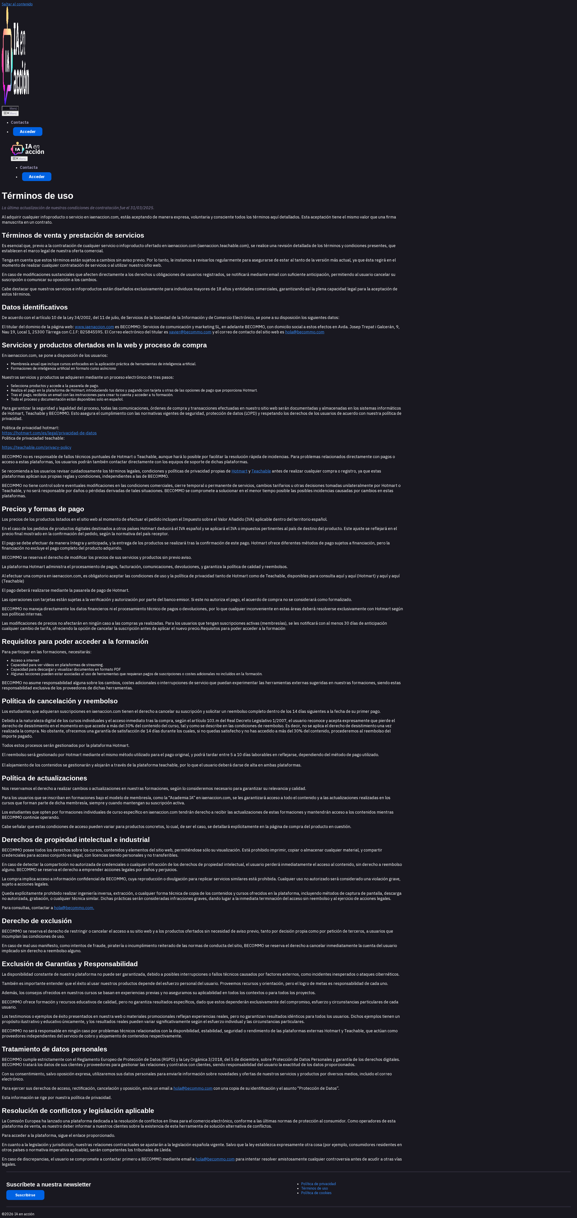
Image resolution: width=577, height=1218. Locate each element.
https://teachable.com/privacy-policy (36, 447)
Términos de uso (314, 1188)
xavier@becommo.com (190, 332)
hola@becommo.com (304, 332)
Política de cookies (316, 1192)
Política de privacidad (318, 1183)
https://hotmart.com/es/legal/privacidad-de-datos (49, 433)
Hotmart (239, 471)
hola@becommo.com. (74, 907)
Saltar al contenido (17, 4)
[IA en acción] (27, 154)
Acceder (28, 131)
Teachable (261, 471)
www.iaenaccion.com (94, 326)
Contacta (20, 122)
